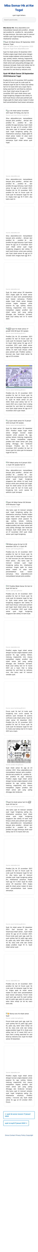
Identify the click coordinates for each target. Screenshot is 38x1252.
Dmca (7, 1135)
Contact (12, 1135)
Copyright (29, 1135)
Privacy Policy (21, 1135)
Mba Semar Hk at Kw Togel (19, 8)
